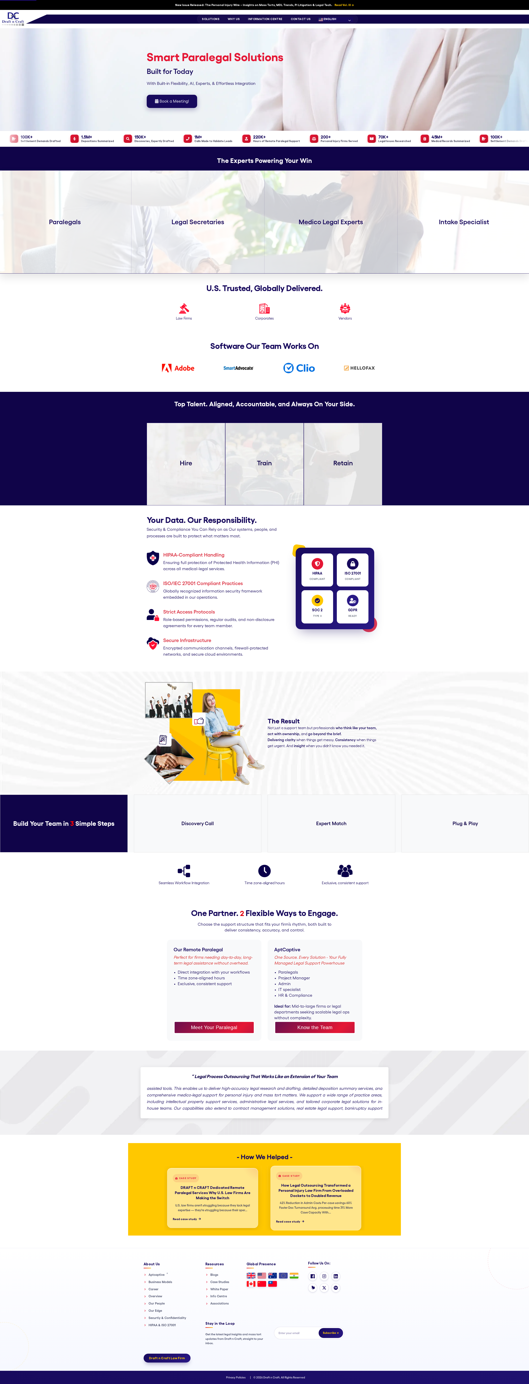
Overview (155, 1296)
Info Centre (218, 1296)
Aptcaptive (158, 1275)
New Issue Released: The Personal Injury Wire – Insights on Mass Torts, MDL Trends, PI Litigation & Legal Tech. (264, 5)
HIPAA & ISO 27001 (162, 1325)
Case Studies (219, 1282)
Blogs (214, 1275)
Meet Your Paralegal (214, 1027)
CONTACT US (301, 19)
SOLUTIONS (210, 19)
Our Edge (155, 1311)
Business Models (160, 1282)
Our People (157, 1303)
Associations (219, 1303)
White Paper (219, 1289)
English (329, 19)
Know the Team (314, 1027)
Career (153, 1289)
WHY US (234, 19)
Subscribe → (331, 1333)
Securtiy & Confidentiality (167, 1318)
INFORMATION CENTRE (265, 19)
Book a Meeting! (173, 101)
